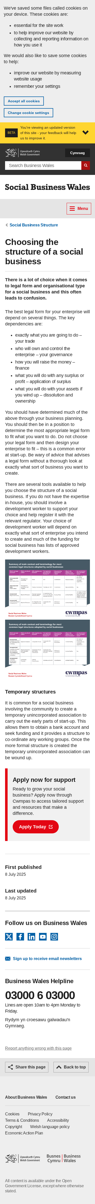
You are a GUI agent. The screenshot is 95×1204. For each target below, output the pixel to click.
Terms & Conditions (22, 1120)
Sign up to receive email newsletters (47, 958)
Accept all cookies (24, 101)
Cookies (12, 1114)
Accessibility (58, 1120)
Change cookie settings (28, 113)
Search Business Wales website (85, 165)
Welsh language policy (50, 1127)
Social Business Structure (34, 225)
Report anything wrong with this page (38, 1048)
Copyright (13, 1127)
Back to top (75, 1067)
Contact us (65, 1097)
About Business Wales (26, 1097)
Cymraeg (77, 153)
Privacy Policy (40, 1114)
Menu (83, 208)
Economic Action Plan (24, 1133)
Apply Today (32, 826)
